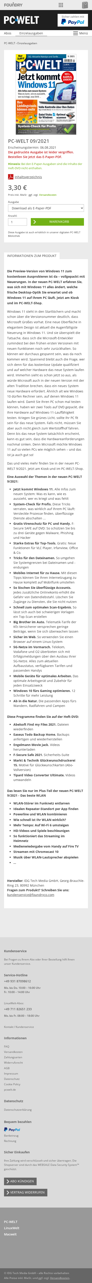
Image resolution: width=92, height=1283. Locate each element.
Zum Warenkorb (85, 5)
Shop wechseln (61, 5)
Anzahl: (12, 216)
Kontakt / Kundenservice (19, 1027)
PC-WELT (9, 43)
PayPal (41, 1130)
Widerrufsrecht (13, 1062)
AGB (7, 1068)
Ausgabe (13, 202)
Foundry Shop (13, 5)
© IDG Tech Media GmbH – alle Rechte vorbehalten (36, 1273)
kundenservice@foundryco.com (30, 895)
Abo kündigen (22, 1181)
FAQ (6, 1046)
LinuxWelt (11, 1228)
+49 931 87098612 (17, 981)
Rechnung (10, 1141)
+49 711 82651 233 (18, 1009)
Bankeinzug (11, 1135)
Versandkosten (47, 194)
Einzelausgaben (31, 33)
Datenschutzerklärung (18, 1110)
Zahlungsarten (13, 1057)
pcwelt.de (10, 1089)
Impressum (11, 1073)
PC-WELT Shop (21, 20)
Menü (83, 33)
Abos (7, 33)
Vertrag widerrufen (27, 1192)
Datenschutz (12, 1079)
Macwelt (10, 1234)
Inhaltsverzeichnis (28, 177)
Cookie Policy (12, 1084)
